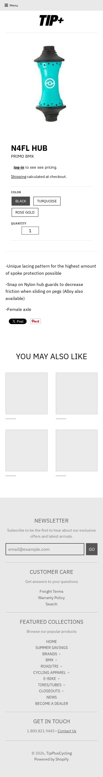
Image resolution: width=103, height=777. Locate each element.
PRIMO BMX (22, 156)
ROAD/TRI (50, 666)
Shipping (18, 176)
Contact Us (67, 730)
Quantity (18, 223)
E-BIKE (49, 678)
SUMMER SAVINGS (51, 647)
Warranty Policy (51, 597)
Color (16, 192)
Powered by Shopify (51, 759)
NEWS (51, 697)
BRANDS (49, 653)
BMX (50, 659)
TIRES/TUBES (50, 684)
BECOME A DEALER (51, 703)
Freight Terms (51, 591)
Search (51, 604)
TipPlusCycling (59, 753)
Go (92, 549)
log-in (19, 167)
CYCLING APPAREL (49, 672)
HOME (51, 641)
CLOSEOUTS (49, 690)
